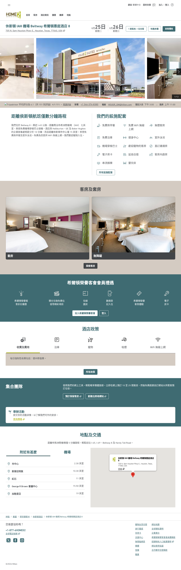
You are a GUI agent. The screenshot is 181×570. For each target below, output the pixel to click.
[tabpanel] (90, 359)
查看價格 (170, 28)
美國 (15, 517)
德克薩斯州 (25, 517)
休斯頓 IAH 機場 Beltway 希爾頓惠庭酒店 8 (64, 517)
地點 (8, 517)
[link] (89, 104)
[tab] (23, 344)
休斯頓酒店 (38, 517)
